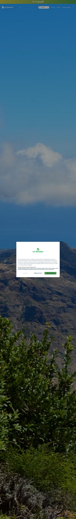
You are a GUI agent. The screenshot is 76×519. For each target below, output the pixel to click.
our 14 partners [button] (32, 259)
